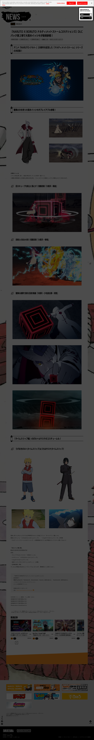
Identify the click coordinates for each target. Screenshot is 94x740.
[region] (47, 3)
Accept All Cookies (82, 3)
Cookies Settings (61, 3)
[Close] (91, 3)
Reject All (71, 3)
